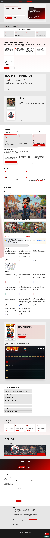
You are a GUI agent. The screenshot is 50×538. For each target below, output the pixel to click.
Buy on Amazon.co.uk (22, 336)
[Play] (7, 362)
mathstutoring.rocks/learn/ (9, 79)
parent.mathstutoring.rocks (39, 180)
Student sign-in (16, 17)
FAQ (25, 1)
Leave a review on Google (41, 240)
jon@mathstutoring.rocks (33, 519)
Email (32, 480)
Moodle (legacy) (46, 1)
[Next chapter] (43, 350)
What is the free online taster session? (10, 400)
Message (17, 490)
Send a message (28, 467)
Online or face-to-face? (8, 403)
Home (12, 1)
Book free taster (29, 1)
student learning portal (34, 179)
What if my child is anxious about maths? (11, 411)
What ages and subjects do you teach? (10, 390)
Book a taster (39, 145)
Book (23, 1)
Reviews (20, 1)
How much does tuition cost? (9, 394)
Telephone (18, 483)
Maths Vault (18, 45)
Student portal (37, 1)
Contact (33, 1)
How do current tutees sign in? (9, 397)
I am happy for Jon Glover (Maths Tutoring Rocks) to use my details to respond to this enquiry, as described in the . (30, 498)
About (14, 1)
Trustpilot (25, 120)
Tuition (17, 1)
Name (17, 480)
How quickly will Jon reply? (9, 408)
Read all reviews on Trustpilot (11, 317)
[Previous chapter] (41, 350)
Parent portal (41, 1)
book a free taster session (27, 477)
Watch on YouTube (7, 236)
